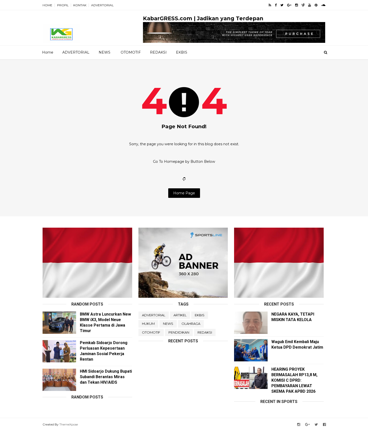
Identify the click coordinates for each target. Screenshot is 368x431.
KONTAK (79, 5)
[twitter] (281, 5)
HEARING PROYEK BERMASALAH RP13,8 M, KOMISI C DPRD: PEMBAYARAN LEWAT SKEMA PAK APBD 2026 (294, 380)
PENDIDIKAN (178, 332)
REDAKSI (158, 52)
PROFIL (63, 5)
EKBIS (181, 52)
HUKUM (148, 324)
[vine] (303, 5)
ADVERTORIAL (102, 5)
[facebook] (276, 5)
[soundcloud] (323, 5)
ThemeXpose (68, 424)
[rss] (270, 5)
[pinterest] (316, 5)
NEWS (104, 52)
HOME (47, 5)
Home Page (184, 193)
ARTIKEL (180, 315)
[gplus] (289, 5)
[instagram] (296, 5)
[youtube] (309, 5)
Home (47, 52)
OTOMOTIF (131, 52)
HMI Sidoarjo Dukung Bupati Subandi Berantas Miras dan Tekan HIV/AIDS (106, 377)
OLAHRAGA (190, 324)
